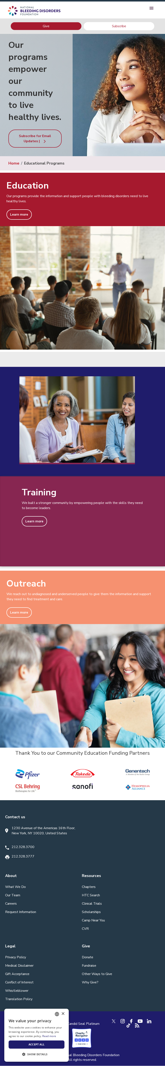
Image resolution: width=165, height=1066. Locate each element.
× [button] (62, 1013)
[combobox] (57, 1014)
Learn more (19, 214)
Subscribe (119, 26)
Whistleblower (16, 990)
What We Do (15, 887)
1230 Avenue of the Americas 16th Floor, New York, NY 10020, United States (43, 831)
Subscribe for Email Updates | (35, 139)
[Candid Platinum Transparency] (82, 1023)
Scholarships (91, 912)
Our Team (12, 895)
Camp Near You (93, 920)
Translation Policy (18, 999)
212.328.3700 (23, 847)
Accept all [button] (37, 1044)
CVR (85, 928)
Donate (87, 957)
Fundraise (89, 965)
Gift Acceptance (17, 974)
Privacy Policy (15, 957)
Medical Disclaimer (19, 965)
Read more (49, 1036)
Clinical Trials (92, 903)
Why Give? (90, 982)
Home (13, 163)
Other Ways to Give (97, 974)
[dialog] (36, 1035)
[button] (36, 1054)
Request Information (20, 912)
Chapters (89, 887)
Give (46, 26)
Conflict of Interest (19, 982)
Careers (11, 903)
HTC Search (91, 895)
